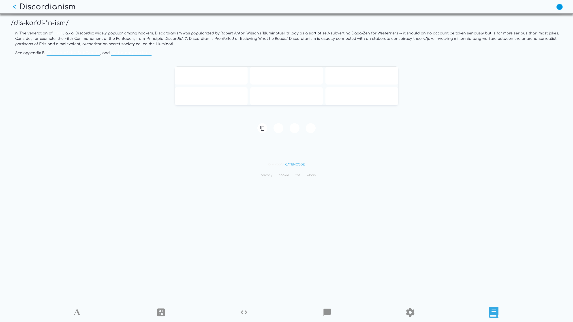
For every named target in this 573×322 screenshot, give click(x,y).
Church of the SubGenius (73, 53)
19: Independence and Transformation (362, 75)
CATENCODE (295, 164)
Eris (58, 33)
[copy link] (262, 128)
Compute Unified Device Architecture (286, 96)
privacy (266, 175)
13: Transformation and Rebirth (211, 76)
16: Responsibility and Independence (286, 75)
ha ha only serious (131, 53)
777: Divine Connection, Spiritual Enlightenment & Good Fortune (362, 96)
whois (311, 175)
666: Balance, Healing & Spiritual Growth (211, 96)
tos (298, 175)
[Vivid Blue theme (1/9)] (559, 7)
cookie (284, 175)
